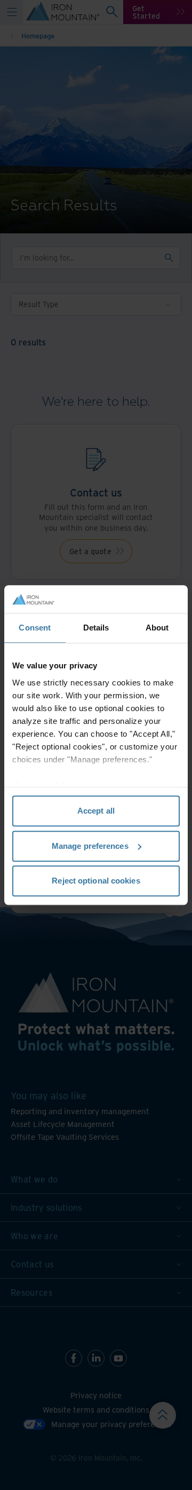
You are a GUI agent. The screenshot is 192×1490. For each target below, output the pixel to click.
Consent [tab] (35, 627)
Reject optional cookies (96, 880)
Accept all (96, 810)
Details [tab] (96, 627)
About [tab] (157, 627)
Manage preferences (90, 845)
